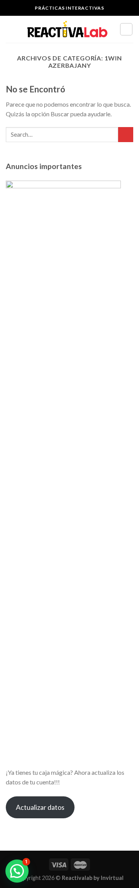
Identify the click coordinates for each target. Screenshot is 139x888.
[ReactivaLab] (67, 29)
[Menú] (10, 29)
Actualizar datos (40, 807)
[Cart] (126, 29)
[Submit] (125, 134)
